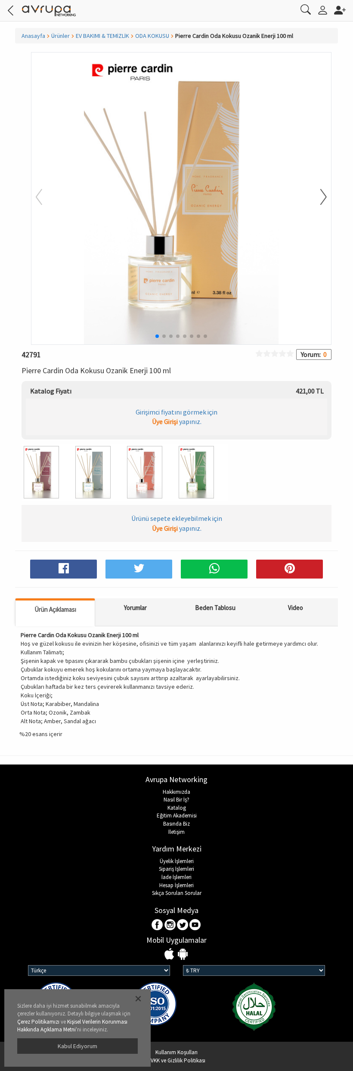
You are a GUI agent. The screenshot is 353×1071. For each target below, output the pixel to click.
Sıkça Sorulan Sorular (176, 893)
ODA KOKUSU (152, 36)
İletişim (176, 832)
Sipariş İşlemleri (176, 869)
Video (295, 608)
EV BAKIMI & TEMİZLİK (102, 36)
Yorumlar (135, 608)
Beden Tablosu (215, 608)
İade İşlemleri (176, 877)
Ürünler (60, 36)
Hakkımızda (176, 792)
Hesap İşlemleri (176, 885)
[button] (318, 197)
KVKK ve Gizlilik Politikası (176, 1060)
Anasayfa (33, 36)
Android (182, 954)
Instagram (170, 925)
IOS (170, 954)
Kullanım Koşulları (176, 1052)
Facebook (158, 925)
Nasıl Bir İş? (176, 799)
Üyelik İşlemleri (177, 861)
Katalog (176, 807)
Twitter (182, 925)
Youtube (195, 925)
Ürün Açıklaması (55, 609)
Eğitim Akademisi (177, 815)
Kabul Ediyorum (77, 1046)
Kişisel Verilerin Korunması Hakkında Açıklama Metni (72, 1026)
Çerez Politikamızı (38, 1021)
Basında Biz (176, 823)
